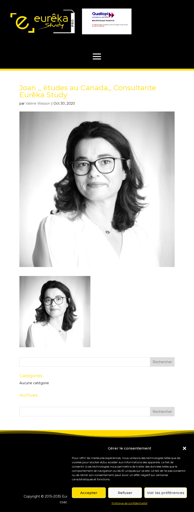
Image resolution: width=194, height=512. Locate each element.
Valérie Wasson (38, 103)
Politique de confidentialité (129, 503)
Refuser (125, 492)
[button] (184, 448)
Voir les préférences (165, 492)
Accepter (88, 492)
